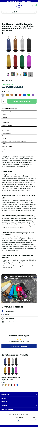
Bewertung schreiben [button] (19, 346)
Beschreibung (6, 172)
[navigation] (7, 74)
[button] (6, 99)
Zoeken (34, 12)
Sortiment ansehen (2, 6)
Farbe (5, 91)
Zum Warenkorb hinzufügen (22, 101)
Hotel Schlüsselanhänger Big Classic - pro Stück (10, 378)
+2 (2, 387)
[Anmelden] (32, 6)
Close (19, 394)
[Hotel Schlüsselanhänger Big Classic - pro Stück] (10, 366)
